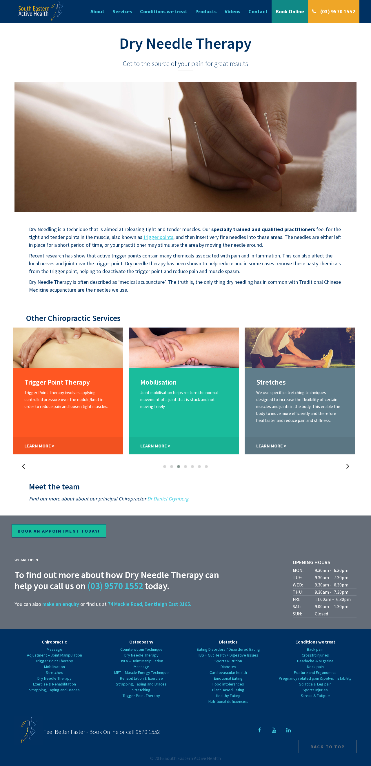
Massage (54, 649)
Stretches (54, 672)
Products (206, 11)
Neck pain (315, 666)
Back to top (327, 746)
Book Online (290, 11)
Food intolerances (228, 684)
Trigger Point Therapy (54, 660)
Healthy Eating (228, 695)
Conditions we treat (163, 11)
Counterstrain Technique (141, 649)
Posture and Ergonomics (315, 672)
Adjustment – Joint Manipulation (54, 655)
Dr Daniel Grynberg (167, 498)
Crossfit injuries (315, 655)
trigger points (158, 237)
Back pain (315, 649)
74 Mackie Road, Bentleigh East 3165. (149, 604)
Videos (232, 11)
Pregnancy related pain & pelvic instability (315, 678)
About (97, 11)
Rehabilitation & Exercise (141, 678)
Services (122, 11)
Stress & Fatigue (315, 695)
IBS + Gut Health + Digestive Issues (228, 655)
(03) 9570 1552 (337, 11)
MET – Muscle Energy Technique (141, 672)
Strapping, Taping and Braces (54, 689)
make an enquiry (60, 604)
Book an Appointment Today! (59, 531)
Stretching (141, 689)
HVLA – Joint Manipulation (141, 660)
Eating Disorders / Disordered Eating (228, 649)
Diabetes (228, 666)
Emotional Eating (228, 678)
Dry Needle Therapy (54, 678)
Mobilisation (54, 666)
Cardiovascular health (228, 672)
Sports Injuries (315, 689)
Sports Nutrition (228, 660)
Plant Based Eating (228, 689)
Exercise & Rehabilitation (54, 684)
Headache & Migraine (315, 660)
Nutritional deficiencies (228, 701)
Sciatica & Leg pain (315, 684)
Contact (258, 11)
